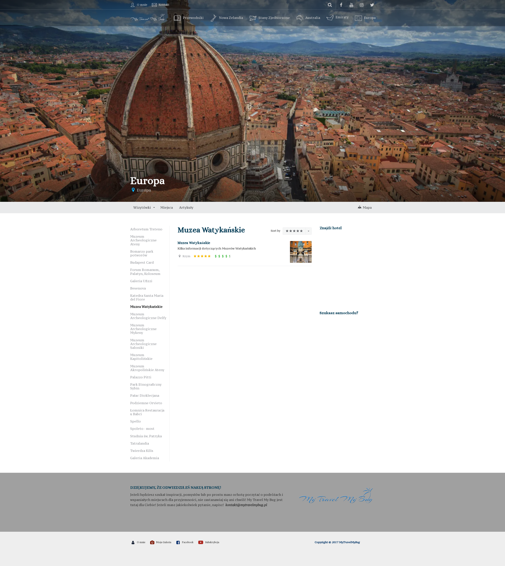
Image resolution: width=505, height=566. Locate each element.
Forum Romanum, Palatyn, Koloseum (145, 272)
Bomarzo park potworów (141, 253)
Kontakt (164, 5)
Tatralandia (139, 443)
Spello (135, 421)
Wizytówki (142, 207)
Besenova (138, 288)
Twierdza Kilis (141, 451)
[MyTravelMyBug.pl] (148, 17)
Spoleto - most (142, 428)
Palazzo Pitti (140, 377)
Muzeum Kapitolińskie (141, 357)
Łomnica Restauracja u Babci (147, 412)
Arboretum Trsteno (146, 229)
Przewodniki (193, 18)
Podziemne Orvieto (146, 403)
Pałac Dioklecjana (144, 395)
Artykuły (186, 207)
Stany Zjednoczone (274, 18)
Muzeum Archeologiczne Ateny (143, 240)
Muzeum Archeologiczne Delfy (148, 316)
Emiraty (342, 17)
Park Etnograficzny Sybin (146, 386)
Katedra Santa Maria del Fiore (146, 297)
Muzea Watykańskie (194, 243)
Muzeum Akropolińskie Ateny (147, 368)
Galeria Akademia (144, 458)
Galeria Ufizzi (141, 281)
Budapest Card (142, 262)
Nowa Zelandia (231, 18)
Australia (312, 18)
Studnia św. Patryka (146, 436)
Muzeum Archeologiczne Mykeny (143, 329)
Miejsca (166, 207)
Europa (370, 18)
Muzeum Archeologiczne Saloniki (143, 344)
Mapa (366, 207)
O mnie (142, 5)
